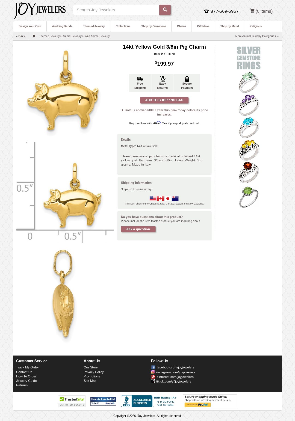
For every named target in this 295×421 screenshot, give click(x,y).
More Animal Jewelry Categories (256, 36)
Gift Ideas (203, 26)
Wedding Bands (62, 26)
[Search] (165, 10)
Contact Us (24, 372)
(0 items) (264, 11)
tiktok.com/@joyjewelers (173, 381)
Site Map (90, 380)
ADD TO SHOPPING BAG (164, 100)
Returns (22, 385)
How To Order (26, 376)
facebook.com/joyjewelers (175, 367)
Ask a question (138, 229)
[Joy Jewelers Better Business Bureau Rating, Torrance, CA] (149, 401)
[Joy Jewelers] (39, 10)
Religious (256, 26)
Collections (123, 26)
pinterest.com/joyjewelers (175, 377)
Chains (181, 26)
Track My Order (27, 367)
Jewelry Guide (26, 380)
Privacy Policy (94, 372)
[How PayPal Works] (210, 401)
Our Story (91, 367)
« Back (20, 36)
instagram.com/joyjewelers (175, 372)
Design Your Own (30, 26)
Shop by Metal (229, 26)
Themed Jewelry (94, 26)
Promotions (92, 376)
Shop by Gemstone (153, 26)
